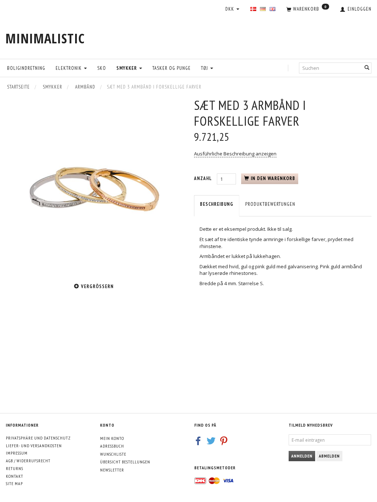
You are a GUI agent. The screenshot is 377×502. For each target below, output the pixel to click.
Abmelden (329, 456)
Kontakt (14, 476)
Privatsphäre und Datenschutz (38, 438)
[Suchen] (367, 67)
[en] (272, 9)
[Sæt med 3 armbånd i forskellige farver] (94, 186)
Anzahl (203, 178)
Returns (14, 468)
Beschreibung (216, 204)
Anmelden (302, 456)
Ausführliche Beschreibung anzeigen (235, 153)
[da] (253, 9)
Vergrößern (97, 286)
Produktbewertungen (270, 204)
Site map (14, 483)
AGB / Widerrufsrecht (28, 460)
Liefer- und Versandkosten (34, 445)
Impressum (17, 453)
